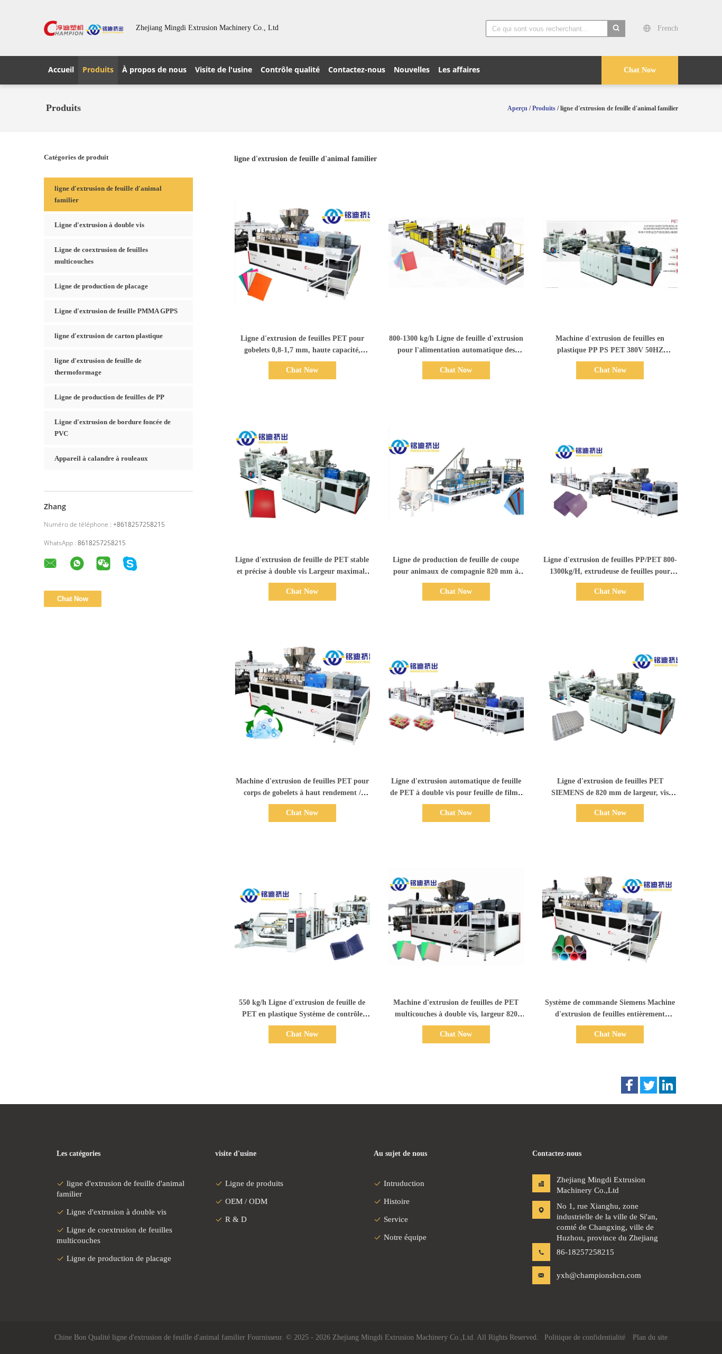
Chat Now (640, 70)
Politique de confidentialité (584, 1337)
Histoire (397, 1201)
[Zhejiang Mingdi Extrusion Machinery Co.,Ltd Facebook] (629, 1085)
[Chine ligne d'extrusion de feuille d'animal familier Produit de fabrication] (83, 28)
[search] (616, 28)
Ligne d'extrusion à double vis (99, 225)
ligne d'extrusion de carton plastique (108, 336)
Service (396, 1219)
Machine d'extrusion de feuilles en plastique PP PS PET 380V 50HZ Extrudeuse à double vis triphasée (610, 350)
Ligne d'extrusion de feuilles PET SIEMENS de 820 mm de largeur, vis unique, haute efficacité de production (610, 792)
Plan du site (650, 1337)
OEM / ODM (246, 1201)
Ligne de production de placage (101, 286)
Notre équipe (405, 1237)
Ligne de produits (254, 1183)
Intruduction (404, 1183)
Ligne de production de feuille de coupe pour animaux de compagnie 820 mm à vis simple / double (456, 571)
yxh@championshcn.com (590, 1275)
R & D (236, 1219)
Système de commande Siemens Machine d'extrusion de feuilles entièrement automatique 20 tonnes (610, 1014)
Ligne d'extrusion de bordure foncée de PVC (112, 427)
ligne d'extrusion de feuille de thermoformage (98, 366)
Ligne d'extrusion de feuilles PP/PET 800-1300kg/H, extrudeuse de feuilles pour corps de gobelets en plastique (610, 571)
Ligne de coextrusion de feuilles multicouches (101, 255)
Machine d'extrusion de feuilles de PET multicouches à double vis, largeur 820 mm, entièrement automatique (456, 1014)
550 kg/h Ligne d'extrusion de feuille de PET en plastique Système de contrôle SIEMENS (302, 1014)
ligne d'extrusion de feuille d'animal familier (108, 194)
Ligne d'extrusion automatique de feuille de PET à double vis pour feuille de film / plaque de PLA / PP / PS (456, 792)
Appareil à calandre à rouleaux (101, 458)
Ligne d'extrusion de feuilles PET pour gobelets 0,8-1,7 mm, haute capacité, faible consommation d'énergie (302, 350)
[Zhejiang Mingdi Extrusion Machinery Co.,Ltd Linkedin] (667, 1085)
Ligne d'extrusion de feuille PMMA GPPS (116, 311)
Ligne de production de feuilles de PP (109, 397)
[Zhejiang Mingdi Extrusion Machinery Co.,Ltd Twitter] (648, 1085)
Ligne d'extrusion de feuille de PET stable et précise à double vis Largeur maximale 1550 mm (302, 571)
